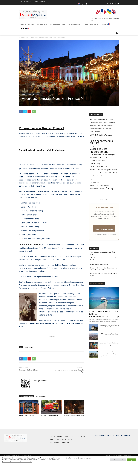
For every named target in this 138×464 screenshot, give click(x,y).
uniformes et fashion (95, 182)
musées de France (94, 173)
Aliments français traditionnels (105, 119)
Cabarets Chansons (107, 125)
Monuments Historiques (100, 169)
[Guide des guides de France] (29, 407)
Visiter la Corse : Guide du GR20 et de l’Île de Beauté (102, 253)
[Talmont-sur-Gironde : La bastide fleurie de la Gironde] (93, 327)
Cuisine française (29, 347)
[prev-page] (20, 419)
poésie (92, 176)
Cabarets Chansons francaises (97, 128)
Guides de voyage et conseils (38, 37)
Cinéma (94, 135)
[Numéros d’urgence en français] (51, 407)
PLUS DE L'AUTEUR (40, 396)
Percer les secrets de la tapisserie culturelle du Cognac (103, 275)
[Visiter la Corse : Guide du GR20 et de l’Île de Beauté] (104, 298)
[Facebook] (108, 4)
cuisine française (106, 138)
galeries (98, 146)
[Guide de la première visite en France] (74, 407)
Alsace (41, 174)
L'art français (93, 158)
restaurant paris (110, 176)
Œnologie (110, 188)
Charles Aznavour (95, 132)
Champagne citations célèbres (28, 370)
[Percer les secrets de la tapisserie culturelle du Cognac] (93, 354)
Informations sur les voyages (102, 155)
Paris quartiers (110, 173)
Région (91, 179)
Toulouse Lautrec (110, 179)
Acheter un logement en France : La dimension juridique (69, 371)
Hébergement (99, 152)
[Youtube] (118, 4)
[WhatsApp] (34, 111)
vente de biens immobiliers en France (99, 185)
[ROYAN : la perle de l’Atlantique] (93, 336)
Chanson (108, 128)
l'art (100, 158)
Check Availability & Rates (104, 229)
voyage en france (94, 188)
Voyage (26, 37)
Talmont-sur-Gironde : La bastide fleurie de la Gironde (103, 259)
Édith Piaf (102, 188)
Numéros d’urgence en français (49, 415)
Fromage (92, 146)
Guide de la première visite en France (74, 415)
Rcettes (103, 176)
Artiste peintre (103, 122)
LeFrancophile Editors (30, 103)
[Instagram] (110, 4)
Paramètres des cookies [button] (118, 460)
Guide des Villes (98, 149)
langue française (107, 157)
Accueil (21, 37)
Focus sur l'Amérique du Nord (101, 142)
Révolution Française (100, 179)
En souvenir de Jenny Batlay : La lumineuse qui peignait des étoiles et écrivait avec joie (103, 269)
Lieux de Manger (95, 163)
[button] (117, 33)
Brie (99, 125)
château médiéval (105, 131)
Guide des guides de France (26, 415)
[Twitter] (113, 4)
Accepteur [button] (131, 460)
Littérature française (98, 166)
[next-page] (23, 419)
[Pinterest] (29, 111)
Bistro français (111, 122)
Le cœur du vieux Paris (97, 161)
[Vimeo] (115, 4)
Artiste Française (94, 122)
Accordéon (93, 119)
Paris (101, 173)
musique (114, 169)
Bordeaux (43, 197)
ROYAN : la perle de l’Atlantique (99, 264)
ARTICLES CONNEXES (26, 396)
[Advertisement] (52, 119)
